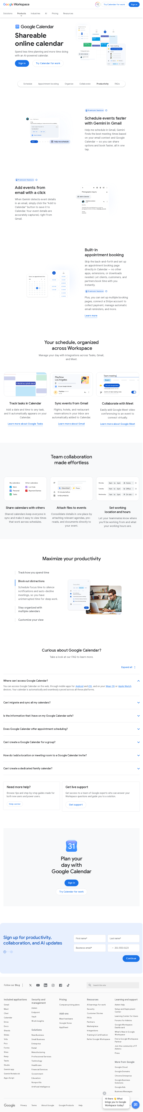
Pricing (55, 13)
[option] (28, 84)
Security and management (38, 1004)
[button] (133, 1105)
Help (81, 1108)
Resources (68, 13)
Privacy (24, 1108)
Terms (34, 1108)
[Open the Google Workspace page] (16, 4)
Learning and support (124, 1002)
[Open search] (97, 4)
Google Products (66, 1108)
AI (46, 13)
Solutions (7, 13)
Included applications (15, 1002)
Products (21, 13)
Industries (35, 13)
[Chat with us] (133, 1105)
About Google (47, 1108)
